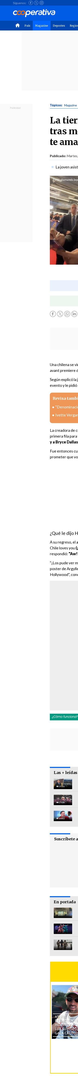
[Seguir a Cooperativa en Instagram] (41, 3)
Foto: (56, 179)
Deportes (59, 25)
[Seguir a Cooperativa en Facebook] (31, 3)
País (27, 25)
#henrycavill (60, 595)
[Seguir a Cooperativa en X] (36, 3)
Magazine (41, 25)
